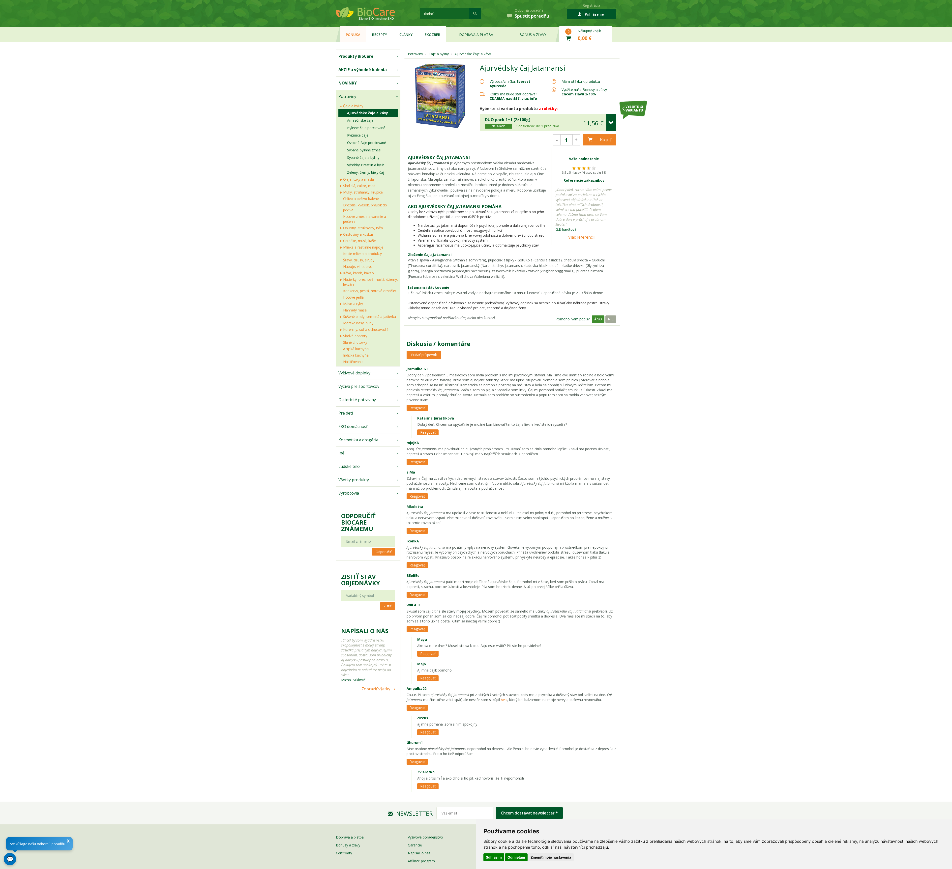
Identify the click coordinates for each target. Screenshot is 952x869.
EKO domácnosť (353, 426)
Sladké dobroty (355, 336)
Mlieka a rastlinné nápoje (363, 247)
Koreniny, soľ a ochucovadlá (365, 329)
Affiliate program (421, 861)
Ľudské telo (349, 466)
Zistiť (387, 606)
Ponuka (353, 34)
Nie (611, 319)
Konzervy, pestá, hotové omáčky (369, 290)
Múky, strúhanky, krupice (363, 192)
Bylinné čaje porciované (366, 127)
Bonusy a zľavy (348, 845)
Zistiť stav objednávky (360, 579)
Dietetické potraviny (357, 399)
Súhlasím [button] (494, 857)
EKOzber (432, 34)
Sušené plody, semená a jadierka (369, 316)
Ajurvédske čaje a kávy (367, 113)
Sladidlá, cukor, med (359, 185)
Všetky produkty (353, 479)
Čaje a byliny (353, 106)
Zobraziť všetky (375, 689)
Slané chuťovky (355, 342)
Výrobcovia (348, 493)
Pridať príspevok (424, 354)
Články (406, 34)
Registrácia (591, 5)
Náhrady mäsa (355, 310)
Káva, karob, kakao (358, 273)
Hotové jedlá (353, 297)
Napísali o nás (419, 853)
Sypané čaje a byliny (363, 157)
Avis (504, 699)
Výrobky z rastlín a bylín (365, 165)
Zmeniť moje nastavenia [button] (551, 857)
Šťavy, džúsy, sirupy (358, 260)
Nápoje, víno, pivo (357, 266)
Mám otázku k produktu (581, 81)
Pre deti (345, 413)
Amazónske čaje (360, 120)
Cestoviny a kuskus (358, 234)
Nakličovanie (353, 361)
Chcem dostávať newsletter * (529, 813)
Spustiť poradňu (532, 16)
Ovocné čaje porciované (366, 142)
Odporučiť (383, 551)
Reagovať (417, 407)
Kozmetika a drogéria (358, 440)
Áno (598, 319)
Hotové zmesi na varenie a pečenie (364, 219)
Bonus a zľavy (532, 34)
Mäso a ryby (353, 303)
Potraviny (347, 96)
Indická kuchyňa (356, 355)
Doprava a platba (476, 34)
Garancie (415, 845)
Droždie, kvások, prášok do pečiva (365, 207)
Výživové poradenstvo (425, 837)
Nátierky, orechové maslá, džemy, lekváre (370, 282)
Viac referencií (581, 237)
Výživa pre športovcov (358, 386)
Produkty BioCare (355, 56)
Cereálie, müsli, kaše (359, 240)
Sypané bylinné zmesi (364, 150)
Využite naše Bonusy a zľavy (584, 91)
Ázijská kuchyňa (356, 348)
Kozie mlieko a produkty (362, 253)
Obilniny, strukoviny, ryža (363, 227)
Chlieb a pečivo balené (361, 198)
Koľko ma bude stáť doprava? (513, 94)
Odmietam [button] (516, 857)
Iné (341, 453)
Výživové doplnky (354, 373)
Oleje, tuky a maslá (358, 179)
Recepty (379, 34)
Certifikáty (344, 853)
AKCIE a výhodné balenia (362, 69)
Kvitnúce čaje (357, 135)
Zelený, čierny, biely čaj (365, 172)
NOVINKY (347, 83)
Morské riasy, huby (358, 323)
